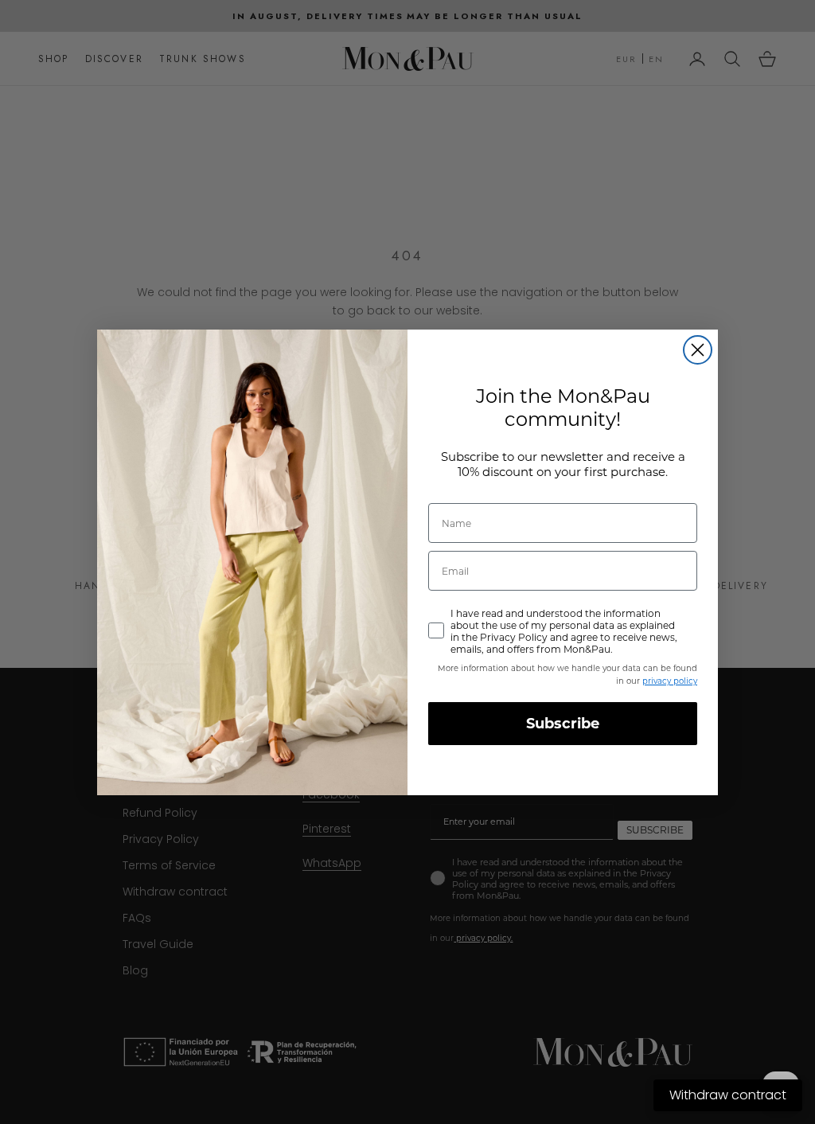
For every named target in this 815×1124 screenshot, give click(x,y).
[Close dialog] (698, 350)
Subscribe (562, 723)
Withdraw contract (727, 1095)
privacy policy (669, 681)
